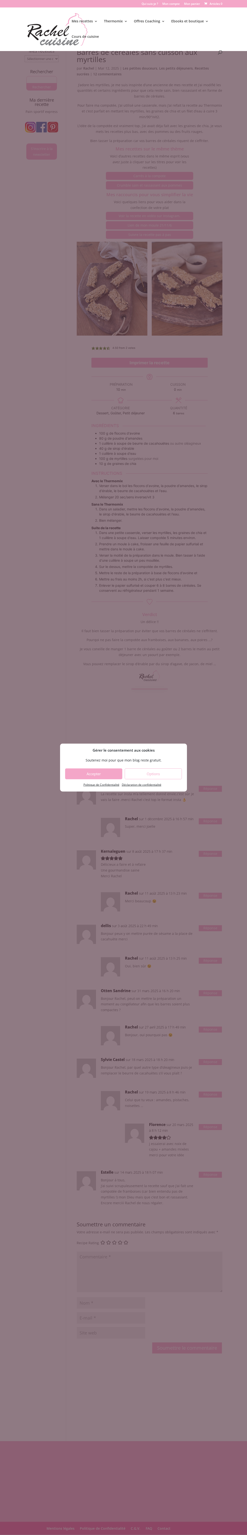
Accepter (94, 773)
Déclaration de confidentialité (141, 785)
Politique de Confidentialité (101, 785)
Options (153, 773)
